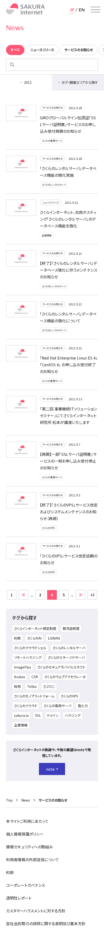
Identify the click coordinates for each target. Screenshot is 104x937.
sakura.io (21, 715)
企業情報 (47, 235)
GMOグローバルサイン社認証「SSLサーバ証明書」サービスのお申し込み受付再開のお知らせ (68, 124)
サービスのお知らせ (52, 107)
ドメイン (53, 715)
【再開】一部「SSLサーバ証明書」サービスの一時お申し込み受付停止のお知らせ (68, 461)
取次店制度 (71, 628)
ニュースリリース (50, 202)
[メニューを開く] (95, 9)
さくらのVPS (48, 528)
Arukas (19, 676)
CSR (34, 676)
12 (92, 594)
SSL (38, 715)
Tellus (32, 686)
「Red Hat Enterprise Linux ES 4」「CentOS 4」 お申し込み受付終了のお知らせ (68, 364)
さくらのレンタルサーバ (54, 184)
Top (9, 800)
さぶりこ (49, 686)
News (25, 800)
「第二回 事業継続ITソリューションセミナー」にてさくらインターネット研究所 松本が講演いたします (68, 415)
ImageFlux (22, 667)
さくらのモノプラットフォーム (34, 696)
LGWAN (54, 638)
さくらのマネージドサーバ (66, 657)
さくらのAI (34, 638)
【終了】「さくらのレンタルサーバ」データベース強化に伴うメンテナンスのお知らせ (68, 270)
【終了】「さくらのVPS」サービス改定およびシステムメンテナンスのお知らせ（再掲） (69, 511)
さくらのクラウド (25, 705)
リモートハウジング (28, 657)
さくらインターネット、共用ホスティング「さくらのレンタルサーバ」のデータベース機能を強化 (68, 219)
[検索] (12, 64)
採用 (17, 686)
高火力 (83, 705)
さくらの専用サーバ (52, 140)
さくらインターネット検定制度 (35, 628)
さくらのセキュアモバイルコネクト (61, 667)
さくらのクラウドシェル (30, 647)
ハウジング (73, 715)
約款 (17, 638)
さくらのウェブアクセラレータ (65, 676)
